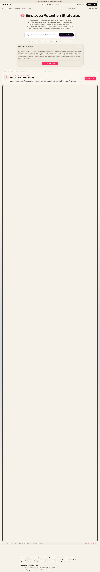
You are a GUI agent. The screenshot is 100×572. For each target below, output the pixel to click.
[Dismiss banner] (98, 1)
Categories (17, 8)
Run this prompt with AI (50, 63)
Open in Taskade (89, 543)
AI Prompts (9, 8)
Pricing (79, 4)
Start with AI (89, 78)
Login (83, 4)
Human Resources (26, 8)
